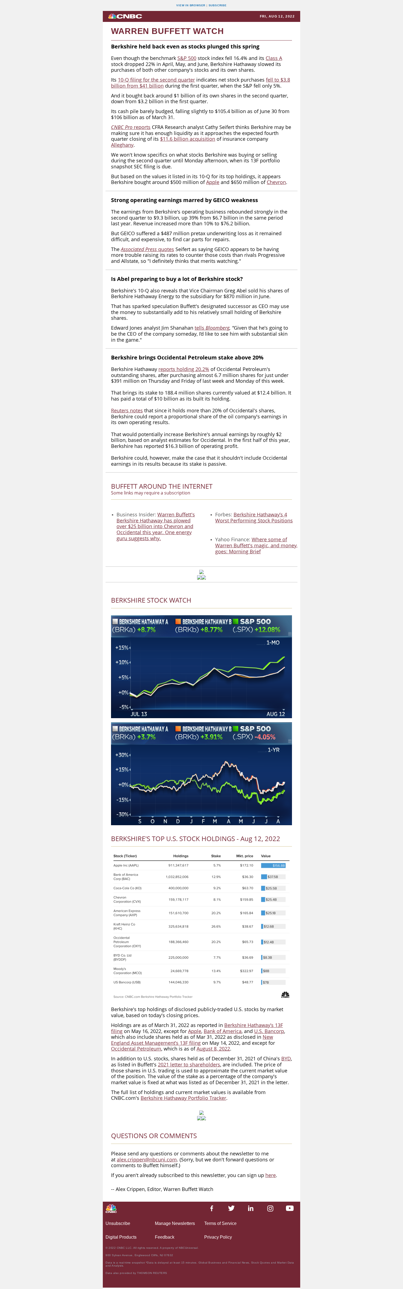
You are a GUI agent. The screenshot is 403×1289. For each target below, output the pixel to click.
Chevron (276, 182)
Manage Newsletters (175, 1223)
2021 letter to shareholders (189, 1064)
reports (142, 127)
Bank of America (223, 1031)
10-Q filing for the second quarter (156, 79)
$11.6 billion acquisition (187, 139)
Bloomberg (217, 327)
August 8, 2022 (213, 1048)
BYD (286, 1058)
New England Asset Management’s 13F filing (192, 1040)
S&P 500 (186, 58)
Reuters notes (127, 410)
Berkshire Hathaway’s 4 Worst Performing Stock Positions (254, 517)
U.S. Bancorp (269, 1031)
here (270, 1175)
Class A (274, 58)
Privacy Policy (218, 1237)
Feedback (164, 1237)
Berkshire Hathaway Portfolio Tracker (183, 1098)
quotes (147, 249)
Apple (212, 182)
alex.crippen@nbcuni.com (147, 1159)
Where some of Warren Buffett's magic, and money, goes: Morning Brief (256, 545)
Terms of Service (220, 1223)
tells (200, 327)
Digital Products (121, 1237)
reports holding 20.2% (183, 369)
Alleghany (122, 145)
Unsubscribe (118, 1223)
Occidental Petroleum (136, 1048)
